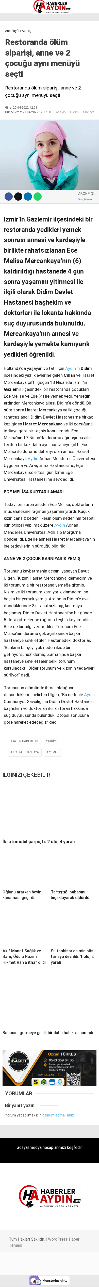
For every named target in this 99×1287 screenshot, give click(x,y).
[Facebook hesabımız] (16, 1279)
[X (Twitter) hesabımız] (32, 1279)
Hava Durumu (18, 61)
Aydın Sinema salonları (26, 50)
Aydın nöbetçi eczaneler (27, 45)
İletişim (14, 66)
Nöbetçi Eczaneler (22, 77)
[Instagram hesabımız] (47, 1279)
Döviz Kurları (17, 56)
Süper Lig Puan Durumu (26, 82)
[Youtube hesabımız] (63, 1279)
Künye (13, 72)
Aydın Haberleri (20, 39)
